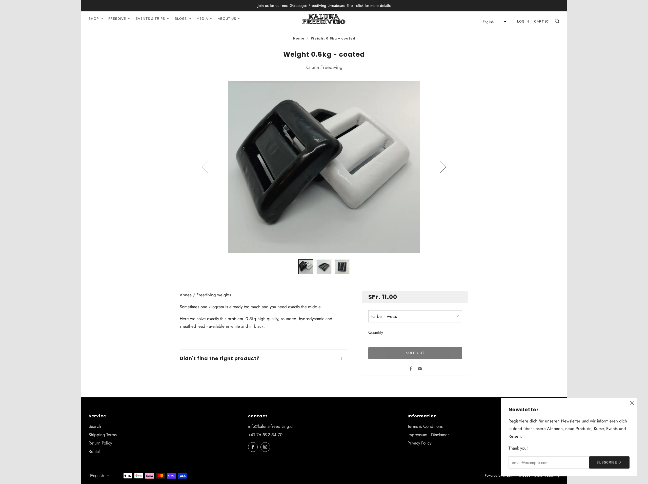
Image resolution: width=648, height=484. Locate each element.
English (97, 475)
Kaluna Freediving (324, 67)
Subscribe (607, 462)
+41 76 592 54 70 (265, 435)
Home (299, 38)
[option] (324, 167)
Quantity (375, 333)
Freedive (117, 18)
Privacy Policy (419, 443)
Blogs (181, 18)
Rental (94, 451)
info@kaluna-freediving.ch (271, 426)
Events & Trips (150, 18)
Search (95, 426)
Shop (94, 18)
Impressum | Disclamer (428, 435)
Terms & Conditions (425, 426)
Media (202, 18)
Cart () (542, 21)
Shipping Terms (103, 435)
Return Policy (100, 443)
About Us (227, 18)
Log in (523, 21)
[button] (493, 22)
